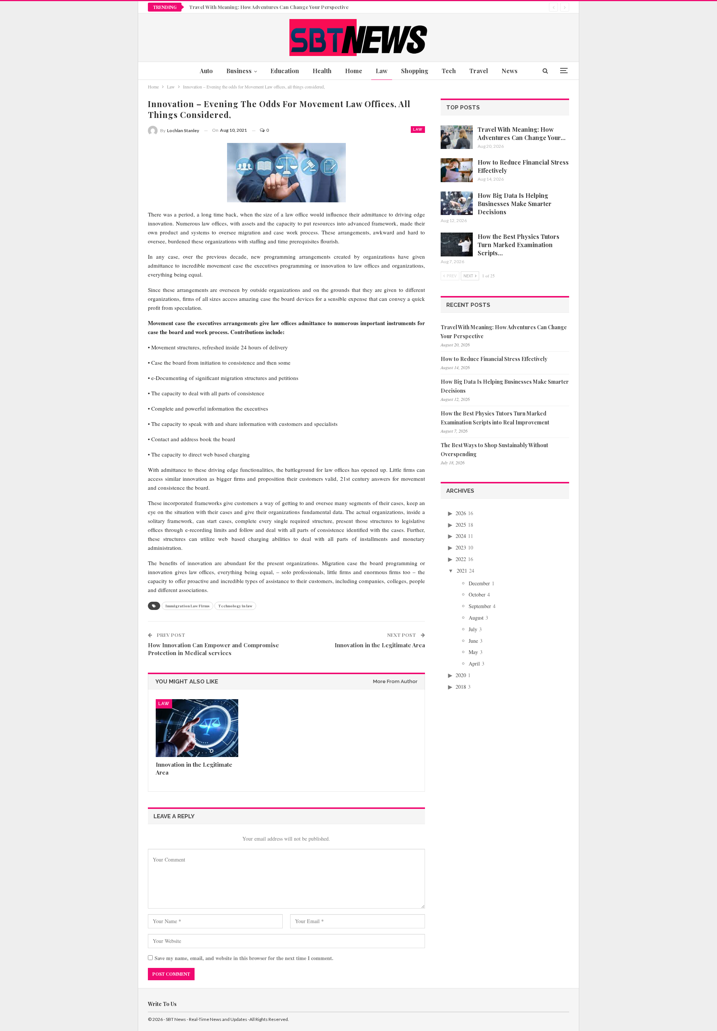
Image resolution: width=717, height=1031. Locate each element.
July (473, 629)
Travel (478, 71)
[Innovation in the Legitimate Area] (197, 728)
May (473, 651)
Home (353, 71)
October (477, 594)
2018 (461, 686)
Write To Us (162, 1003)
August (476, 617)
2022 (461, 559)
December (479, 583)
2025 (461, 524)
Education (284, 71)
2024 (461, 535)
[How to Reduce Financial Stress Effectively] (457, 170)
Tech (449, 71)
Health (322, 71)
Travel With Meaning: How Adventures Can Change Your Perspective (268, 7)
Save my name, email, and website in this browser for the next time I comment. (244, 958)
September (480, 606)
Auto (206, 71)
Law (382, 71)
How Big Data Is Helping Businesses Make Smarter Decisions (515, 203)
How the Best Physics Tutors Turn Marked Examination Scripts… (518, 245)
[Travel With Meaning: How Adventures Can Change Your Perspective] (457, 137)
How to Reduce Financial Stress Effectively (494, 358)
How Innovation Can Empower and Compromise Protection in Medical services (213, 649)
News (510, 71)
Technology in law (235, 605)
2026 (461, 513)
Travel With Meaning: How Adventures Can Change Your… (521, 133)
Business (239, 71)
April (474, 663)
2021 (462, 570)
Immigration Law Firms (187, 605)
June (473, 640)
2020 (461, 675)
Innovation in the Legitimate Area (380, 645)
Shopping (414, 71)
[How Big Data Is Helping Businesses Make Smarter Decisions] (457, 203)
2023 (461, 547)
